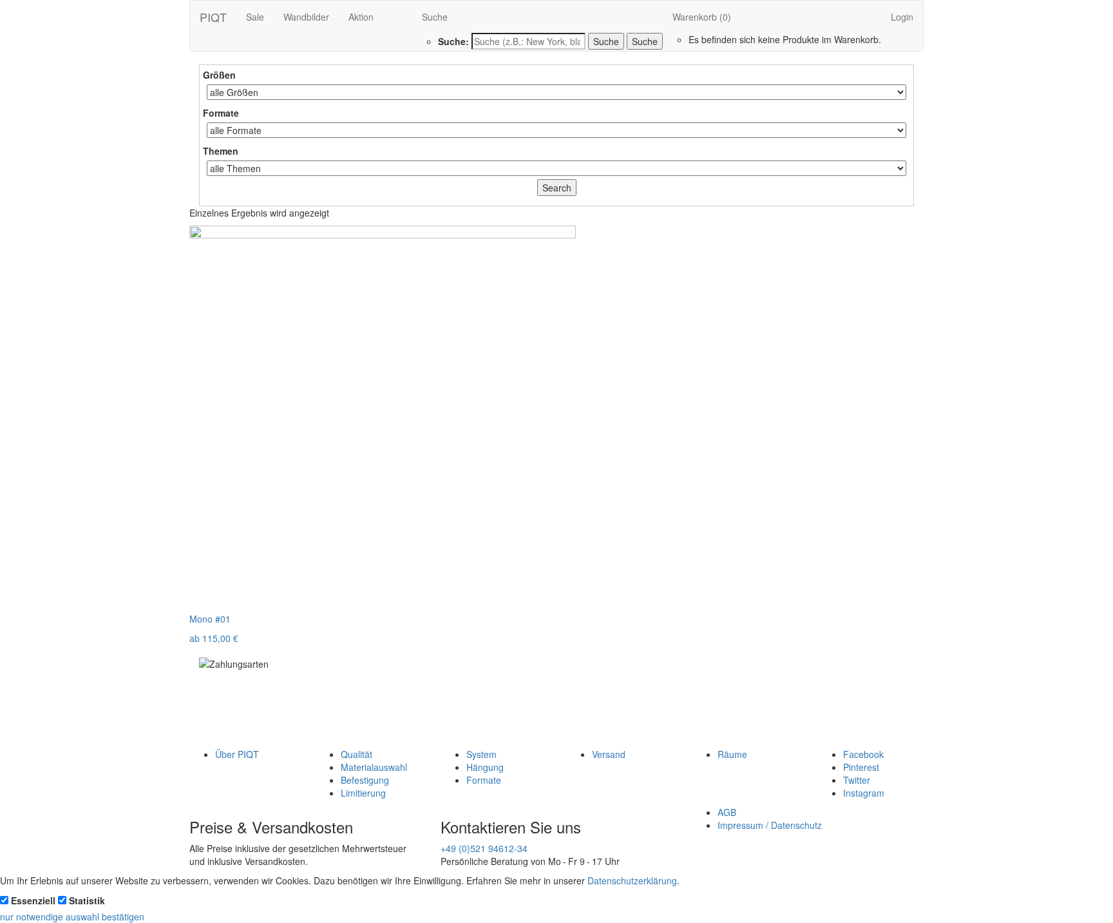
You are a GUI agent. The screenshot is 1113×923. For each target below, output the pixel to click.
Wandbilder (306, 16)
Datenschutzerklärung (632, 880)
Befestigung (365, 779)
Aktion (361, 16)
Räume (732, 754)
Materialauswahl (374, 767)
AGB (727, 812)
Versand (608, 754)
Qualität (356, 754)
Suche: (453, 41)
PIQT (213, 16)
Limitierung (363, 792)
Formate (483, 779)
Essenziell (33, 900)
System (481, 754)
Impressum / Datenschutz (770, 825)
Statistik (87, 900)
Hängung (485, 767)
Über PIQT (237, 754)
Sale (255, 16)
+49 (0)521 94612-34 (484, 848)
